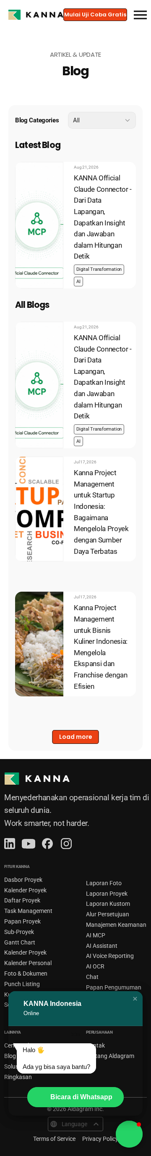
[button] (135, 999)
